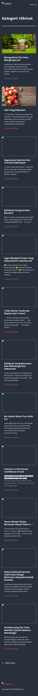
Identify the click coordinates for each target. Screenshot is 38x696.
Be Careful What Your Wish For (18, 418)
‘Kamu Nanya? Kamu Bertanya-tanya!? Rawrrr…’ (18, 523)
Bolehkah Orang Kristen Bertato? (17, 211)
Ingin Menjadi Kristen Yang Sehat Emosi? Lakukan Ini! (18, 259)
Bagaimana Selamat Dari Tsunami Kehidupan (17, 161)
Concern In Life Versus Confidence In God (16, 470)
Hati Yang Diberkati (14, 109)
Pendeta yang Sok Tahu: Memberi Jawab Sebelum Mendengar (17, 630)
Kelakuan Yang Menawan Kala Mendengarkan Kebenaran (17, 366)
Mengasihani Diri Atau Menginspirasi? (16, 59)
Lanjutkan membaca (11, 78)
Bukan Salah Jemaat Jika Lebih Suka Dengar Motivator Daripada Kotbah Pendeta (19, 575)
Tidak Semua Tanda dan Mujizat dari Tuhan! (17, 312)
